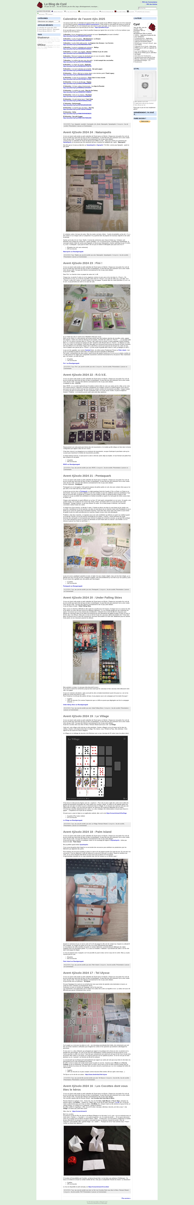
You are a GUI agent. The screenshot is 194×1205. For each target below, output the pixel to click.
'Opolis (77, 255)
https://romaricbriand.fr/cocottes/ (98, 1187)
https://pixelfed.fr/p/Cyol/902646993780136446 (77, 53)
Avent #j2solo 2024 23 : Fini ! (47, 31)
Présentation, (68, 1079)
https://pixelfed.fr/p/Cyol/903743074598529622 (77, 62)
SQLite (42, 47)
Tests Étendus (48, 47)
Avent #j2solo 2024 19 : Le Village (86, 716)
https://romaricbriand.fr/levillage (116, 813)
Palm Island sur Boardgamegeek (73, 961)
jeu (80, 255)
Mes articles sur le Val (141, 101)
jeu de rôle (80, 1078)
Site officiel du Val (140, 105)
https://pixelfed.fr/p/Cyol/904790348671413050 (77, 79)
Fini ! (76, 366)
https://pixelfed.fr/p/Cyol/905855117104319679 (77, 87)
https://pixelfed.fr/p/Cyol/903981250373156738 (77, 66)
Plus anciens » (126, 1198)
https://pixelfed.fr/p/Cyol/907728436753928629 (77, 109)
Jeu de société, (123, 255)
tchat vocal (40, 42)
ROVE (54, 47)
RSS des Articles (152, 4)
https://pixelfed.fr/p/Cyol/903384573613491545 (77, 57)
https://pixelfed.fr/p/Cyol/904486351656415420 (77, 75)
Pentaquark (83, 491)
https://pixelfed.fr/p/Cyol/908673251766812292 (77, 118)
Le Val (117, 1102)
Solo (38, 47)
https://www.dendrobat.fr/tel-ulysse (96, 1074)
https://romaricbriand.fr (79, 1111)
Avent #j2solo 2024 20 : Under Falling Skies (92, 597)
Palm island (122, 350)
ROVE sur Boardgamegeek (71, 464)
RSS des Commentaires (149, 2)
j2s (95, 124)
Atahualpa (104, 1203)
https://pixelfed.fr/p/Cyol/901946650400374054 (77, 44)
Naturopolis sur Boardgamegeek (73, 251)
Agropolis (77, 124)
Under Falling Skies (52, 39)
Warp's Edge (51, 41)
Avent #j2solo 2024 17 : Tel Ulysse (86, 972)
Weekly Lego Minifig (42, 48)
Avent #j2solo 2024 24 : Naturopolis (49, 29)
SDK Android (44, 39)
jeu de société (86, 255)
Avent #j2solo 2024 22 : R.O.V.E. (84, 374)
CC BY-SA (89, 1202)
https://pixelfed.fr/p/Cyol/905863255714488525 (77, 92)
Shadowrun (43, 37)
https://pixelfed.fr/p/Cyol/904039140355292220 (77, 70)
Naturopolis (104, 124)
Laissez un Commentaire (84, 126)
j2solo (98, 124)
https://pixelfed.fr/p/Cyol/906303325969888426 (77, 96)
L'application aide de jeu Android (144, 103)
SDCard (50, 43)
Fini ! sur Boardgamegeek (71, 363)
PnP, (81, 1192)
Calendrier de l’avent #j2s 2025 (48, 27)
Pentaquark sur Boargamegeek (72, 586)
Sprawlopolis (49, 45)
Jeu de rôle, (116, 1078)
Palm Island (95, 965)
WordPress (97, 1203)
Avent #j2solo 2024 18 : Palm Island (87, 831)
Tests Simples (56, 45)
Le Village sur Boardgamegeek (72, 820)
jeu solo (93, 255)
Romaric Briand (102, 823)
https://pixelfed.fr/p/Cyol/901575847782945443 (77, 40)
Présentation (72, 126)
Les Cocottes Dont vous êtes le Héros (107, 1190)
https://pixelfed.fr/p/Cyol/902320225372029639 (77, 49)
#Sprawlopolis (114, 840)
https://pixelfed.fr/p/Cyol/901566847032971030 (77, 36)
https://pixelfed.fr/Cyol (102, 27)
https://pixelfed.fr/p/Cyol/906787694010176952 (77, 100)
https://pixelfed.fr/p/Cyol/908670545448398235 (77, 113)
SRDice (41, 45)
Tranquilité (57, 41)
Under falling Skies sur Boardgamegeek (75, 704)
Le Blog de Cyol (55, 4)
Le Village (95, 823)
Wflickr (58, 47)
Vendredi (45, 42)
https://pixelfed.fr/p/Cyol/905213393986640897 (77, 83)
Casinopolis (90, 124)
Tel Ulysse (45, 41)
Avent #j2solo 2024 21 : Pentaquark (87, 475)
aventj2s (83, 124)
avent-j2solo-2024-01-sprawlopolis (88, 24)
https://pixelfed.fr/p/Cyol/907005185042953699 (77, 105)
